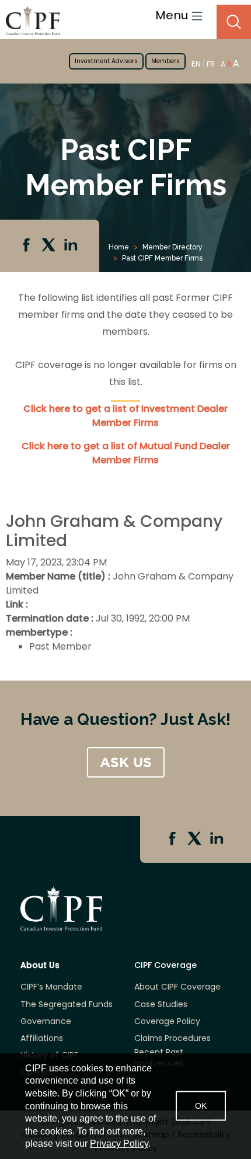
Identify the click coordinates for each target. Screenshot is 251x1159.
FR (211, 64)
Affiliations (41, 1038)
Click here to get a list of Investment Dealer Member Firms (125, 415)
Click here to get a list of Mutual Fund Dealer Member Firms (126, 453)
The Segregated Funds (66, 1004)
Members (165, 61)
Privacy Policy (119, 1143)
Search (234, 22)
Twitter (50, 246)
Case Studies (160, 1004)
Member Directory (172, 247)
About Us (40, 965)
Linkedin (72, 246)
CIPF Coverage (165, 965)
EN (196, 63)
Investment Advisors (106, 61)
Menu (173, 15)
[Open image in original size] (30, 20)
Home (119, 247)
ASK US (126, 762)
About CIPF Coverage (177, 987)
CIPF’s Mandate (51, 987)
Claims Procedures (172, 1038)
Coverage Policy (167, 1021)
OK (201, 1106)
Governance (45, 1021)
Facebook (27, 246)
